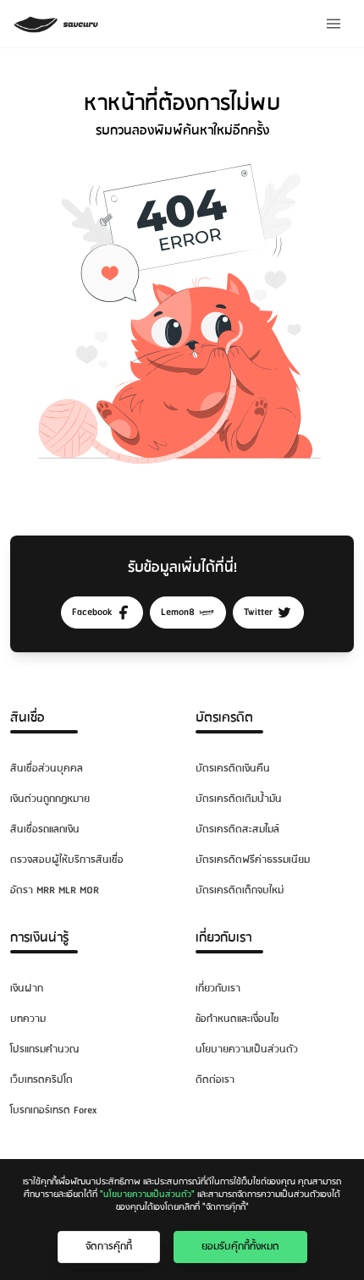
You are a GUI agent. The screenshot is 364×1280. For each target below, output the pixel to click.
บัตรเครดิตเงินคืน (233, 768)
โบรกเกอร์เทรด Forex (53, 1110)
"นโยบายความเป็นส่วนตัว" (147, 1194)
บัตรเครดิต (224, 717)
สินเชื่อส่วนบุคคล (46, 768)
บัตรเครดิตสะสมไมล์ (237, 829)
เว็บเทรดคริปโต (41, 1080)
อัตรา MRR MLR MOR (54, 890)
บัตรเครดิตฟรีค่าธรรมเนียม (253, 860)
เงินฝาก (26, 988)
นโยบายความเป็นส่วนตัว (247, 1049)
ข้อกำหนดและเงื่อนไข (237, 1019)
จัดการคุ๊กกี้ (108, 1246)
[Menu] (333, 24)
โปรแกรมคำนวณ (44, 1049)
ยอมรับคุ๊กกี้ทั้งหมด (240, 1246)
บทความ (28, 1019)
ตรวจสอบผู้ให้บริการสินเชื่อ (67, 860)
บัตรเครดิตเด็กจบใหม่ (240, 890)
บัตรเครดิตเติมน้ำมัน (239, 799)
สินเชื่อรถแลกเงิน (45, 829)
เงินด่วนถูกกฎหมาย (50, 799)
